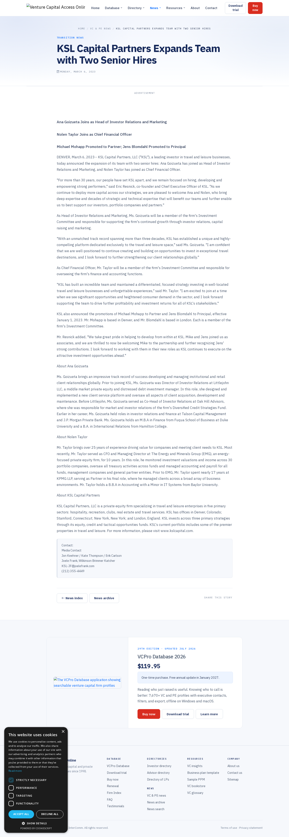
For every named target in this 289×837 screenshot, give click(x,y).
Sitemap (233, 779)
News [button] (154, 8)
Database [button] (112, 8)
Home (95, 8)
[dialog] (36, 780)
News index (74, 598)
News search (155, 809)
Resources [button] (174, 8)
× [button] (63, 731)
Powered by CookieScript (36, 828)
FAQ (110, 799)
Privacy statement (251, 828)
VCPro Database (118, 766)
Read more (15, 771)
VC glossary (195, 793)
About (195, 8)
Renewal (113, 786)
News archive (104, 598)
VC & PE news (100, 28)
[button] (35, 823)
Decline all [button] (49, 814)
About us (233, 766)
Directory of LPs (158, 779)
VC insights (194, 766)
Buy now (255, 8)
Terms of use (229, 828)
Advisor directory (158, 773)
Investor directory (159, 766)
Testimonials (115, 806)
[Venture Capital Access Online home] (55, 8)
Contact (211, 8)
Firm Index (114, 793)
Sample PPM (196, 779)
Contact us (234, 773)
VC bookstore (196, 786)
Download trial (235, 8)
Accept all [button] (21, 814)
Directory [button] (135, 8)
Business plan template (203, 773)
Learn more (209, 714)
